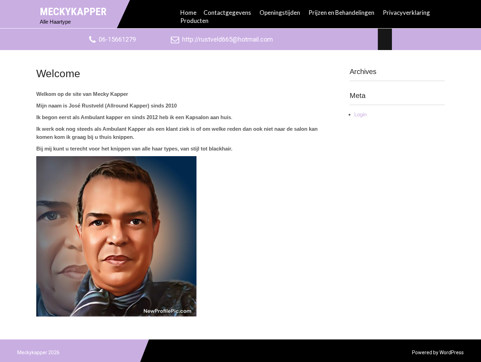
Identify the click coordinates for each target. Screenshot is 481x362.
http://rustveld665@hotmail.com (227, 39)
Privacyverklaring (406, 12)
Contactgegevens (227, 12)
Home (188, 12)
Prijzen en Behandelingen (341, 12)
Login (360, 114)
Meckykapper (73, 11)
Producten (194, 20)
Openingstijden (280, 12)
